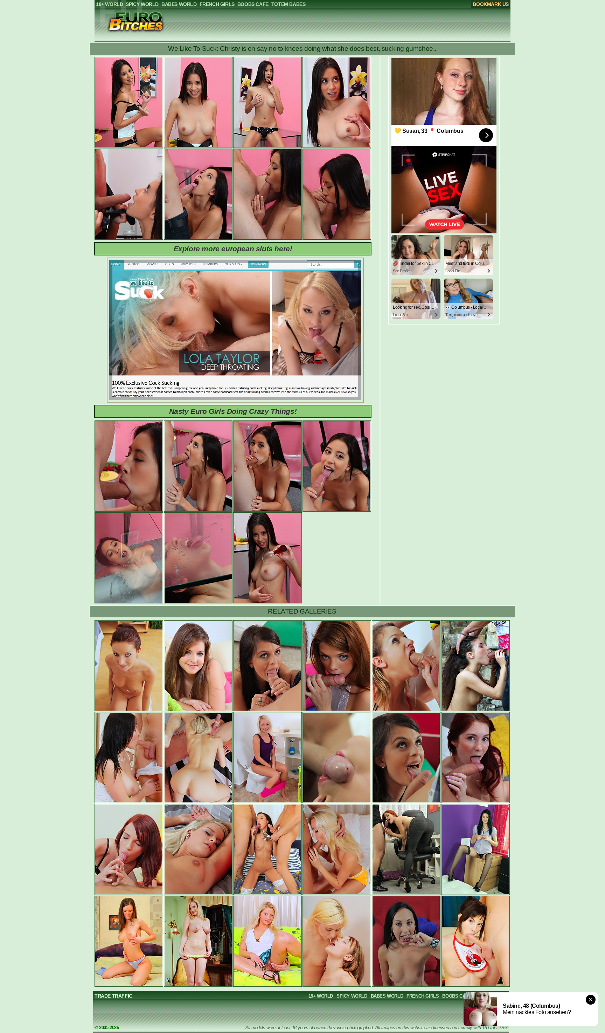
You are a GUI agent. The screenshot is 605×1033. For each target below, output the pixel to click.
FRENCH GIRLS (422, 996)
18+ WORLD (320, 996)
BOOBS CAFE (456, 996)
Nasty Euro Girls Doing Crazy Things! (233, 411)
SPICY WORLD (351, 996)
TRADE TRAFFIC (113, 996)
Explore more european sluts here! (233, 249)
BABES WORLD (387, 996)
